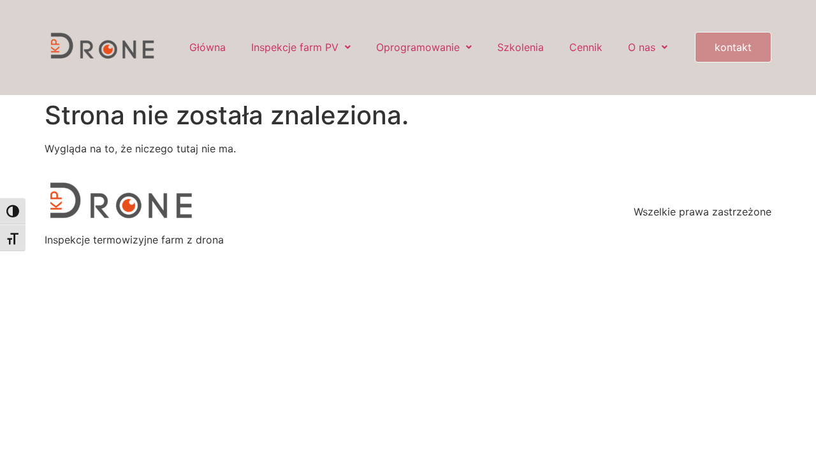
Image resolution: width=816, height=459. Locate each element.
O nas (641, 47)
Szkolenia (520, 47)
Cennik (585, 47)
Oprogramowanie (418, 47)
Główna (207, 47)
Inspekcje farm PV (295, 47)
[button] (301, 47)
